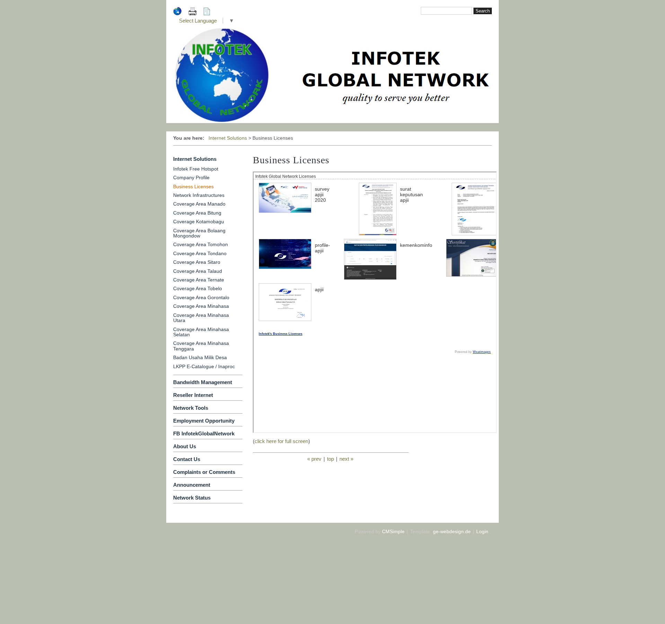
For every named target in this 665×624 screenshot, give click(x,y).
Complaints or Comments (204, 472)
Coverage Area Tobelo (197, 288)
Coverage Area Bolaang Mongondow (199, 233)
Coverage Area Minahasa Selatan (201, 332)
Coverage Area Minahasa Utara (201, 317)
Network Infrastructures (198, 195)
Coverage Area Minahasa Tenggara (201, 345)
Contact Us (186, 459)
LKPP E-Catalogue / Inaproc (204, 366)
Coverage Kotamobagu (198, 221)
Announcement (191, 485)
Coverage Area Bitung (197, 213)
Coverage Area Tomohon (200, 244)
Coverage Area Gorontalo (201, 297)
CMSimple (393, 531)
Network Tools (190, 408)
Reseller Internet (193, 395)
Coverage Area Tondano (200, 253)
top (330, 459)
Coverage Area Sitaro (196, 262)
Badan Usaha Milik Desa (200, 357)
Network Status (192, 498)
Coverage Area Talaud (197, 271)
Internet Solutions (228, 138)
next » (346, 459)
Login (482, 531)
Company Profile (191, 177)
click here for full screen (281, 441)
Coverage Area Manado (199, 204)
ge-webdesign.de (452, 531)
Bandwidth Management (202, 382)
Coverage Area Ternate (198, 280)
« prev (314, 459)
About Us (184, 446)
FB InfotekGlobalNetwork (203, 433)
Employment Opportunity (203, 421)
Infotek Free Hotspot (195, 169)
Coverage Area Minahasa (201, 306)
